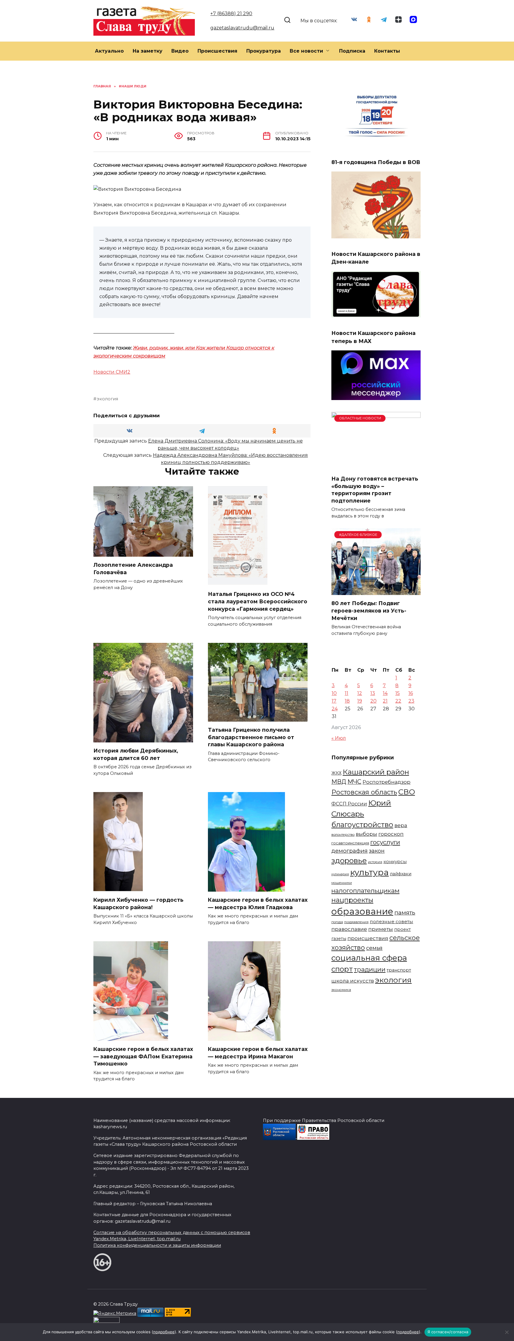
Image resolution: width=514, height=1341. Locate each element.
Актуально (109, 51)
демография (349, 850)
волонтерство (343, 834)
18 (347, 701)
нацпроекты (352, 900)
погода (337, 922)
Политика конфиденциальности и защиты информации (157, 1245)
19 (359, 701)
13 (372, 693)
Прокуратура (263, 51)
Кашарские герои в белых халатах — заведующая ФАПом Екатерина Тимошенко (143, 1056)
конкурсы (395, 861)
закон (377, 851)
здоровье (349, 860)
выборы (366, 834)
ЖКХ (336, 773)
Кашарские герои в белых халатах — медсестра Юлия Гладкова (258, 903)
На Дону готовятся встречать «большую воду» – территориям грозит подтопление (374, 490)
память (404, 912)
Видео (180, 51)
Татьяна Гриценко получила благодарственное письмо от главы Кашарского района (251, 737)
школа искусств (352, 981)
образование (362, 911)
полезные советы (391, 921)
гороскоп (391, 834)
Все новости (306, 51)
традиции (370, 969)
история (375, 862)
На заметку (147, 51)
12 (359, 693)
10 (334, 693)
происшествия (367, 938)
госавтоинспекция (350, 843)
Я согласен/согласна (447, 1331)
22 (398, 701)
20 (373, 701)
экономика (341, 990)
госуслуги (385, 842)
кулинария (340, 874)
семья (374, 948)
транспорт (399, 970)
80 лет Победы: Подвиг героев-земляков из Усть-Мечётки (368, 610)
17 (334, 701)
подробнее (164, 1331)
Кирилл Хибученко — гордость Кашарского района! (138, 903)
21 (385, 701)
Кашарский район (376, 772)
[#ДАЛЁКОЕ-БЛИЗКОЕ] (376, 591)
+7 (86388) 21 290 (231, 13)
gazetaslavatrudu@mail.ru (242, 28)
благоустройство (362, 824)
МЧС (354, 781)
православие (349, 929)
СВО (406, 791)
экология (107, 399)
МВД (338, 781)
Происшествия (217, 51)
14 (385, 693)
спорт (342, 969)
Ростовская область (364, 792)
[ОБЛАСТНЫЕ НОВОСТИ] (376, 467)
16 (410, 693)
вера (400, 825)
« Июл (338, 738)
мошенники (341, 883)
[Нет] (507, 1332)
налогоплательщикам (365, 890)
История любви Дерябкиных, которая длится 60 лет (135, 754)
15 (397, 693)
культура (369, 872)
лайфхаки (400, 873)
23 (411, 701)
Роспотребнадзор (386, 782)
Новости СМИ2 (111, 372)
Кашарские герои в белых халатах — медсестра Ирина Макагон (258, 1053)
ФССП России (349, 804)
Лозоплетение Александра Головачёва (133, 568)
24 (335, 709)
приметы (380, 929)
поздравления (356, 922)
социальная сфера (369, 958)
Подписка (352, 51)
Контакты (387, 51)
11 (346, 693)
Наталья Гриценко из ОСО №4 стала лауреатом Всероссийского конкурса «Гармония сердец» (257, 601)
